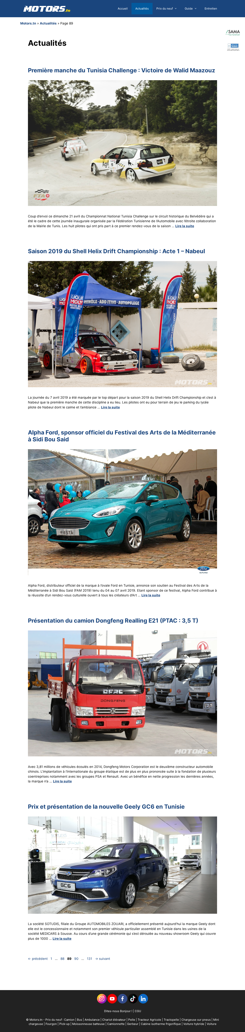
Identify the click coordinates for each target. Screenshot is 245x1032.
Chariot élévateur (114, 1019)
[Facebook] (122, 1002)
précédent (38, 959)
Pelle (131, 1019)
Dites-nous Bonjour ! (118, 1011)
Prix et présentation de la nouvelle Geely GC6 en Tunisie (106, 806)
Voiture (211, 1024)
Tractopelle (172, 1019)
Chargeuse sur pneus (196, 1019)
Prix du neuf (164, 8)
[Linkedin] (102, 1002)
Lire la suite (184, 226)
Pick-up (64, 1024)
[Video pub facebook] (233, 56)
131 (90, 959)
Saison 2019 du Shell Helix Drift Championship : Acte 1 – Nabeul (116, 251)
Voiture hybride (194, 1024)
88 (62, 959)
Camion (69, 1019)
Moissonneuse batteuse (88, 1024)
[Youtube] (112, 1002)
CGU (138, 1011)
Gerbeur (133, 1024)
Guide (189, 8)
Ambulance (92, 1019)
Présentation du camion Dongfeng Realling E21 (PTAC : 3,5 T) (113, 620)
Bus (79, 1019)
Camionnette (116, 1024)
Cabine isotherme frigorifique (161, 1024)
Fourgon (52, 1024)
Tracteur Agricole (149, 1019)
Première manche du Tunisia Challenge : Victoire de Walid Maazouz (121, 70)
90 (76, 959)
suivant (102, 959)
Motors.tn (28, 23)
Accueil (123, 8)
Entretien (211, 8)
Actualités (142, 8)
